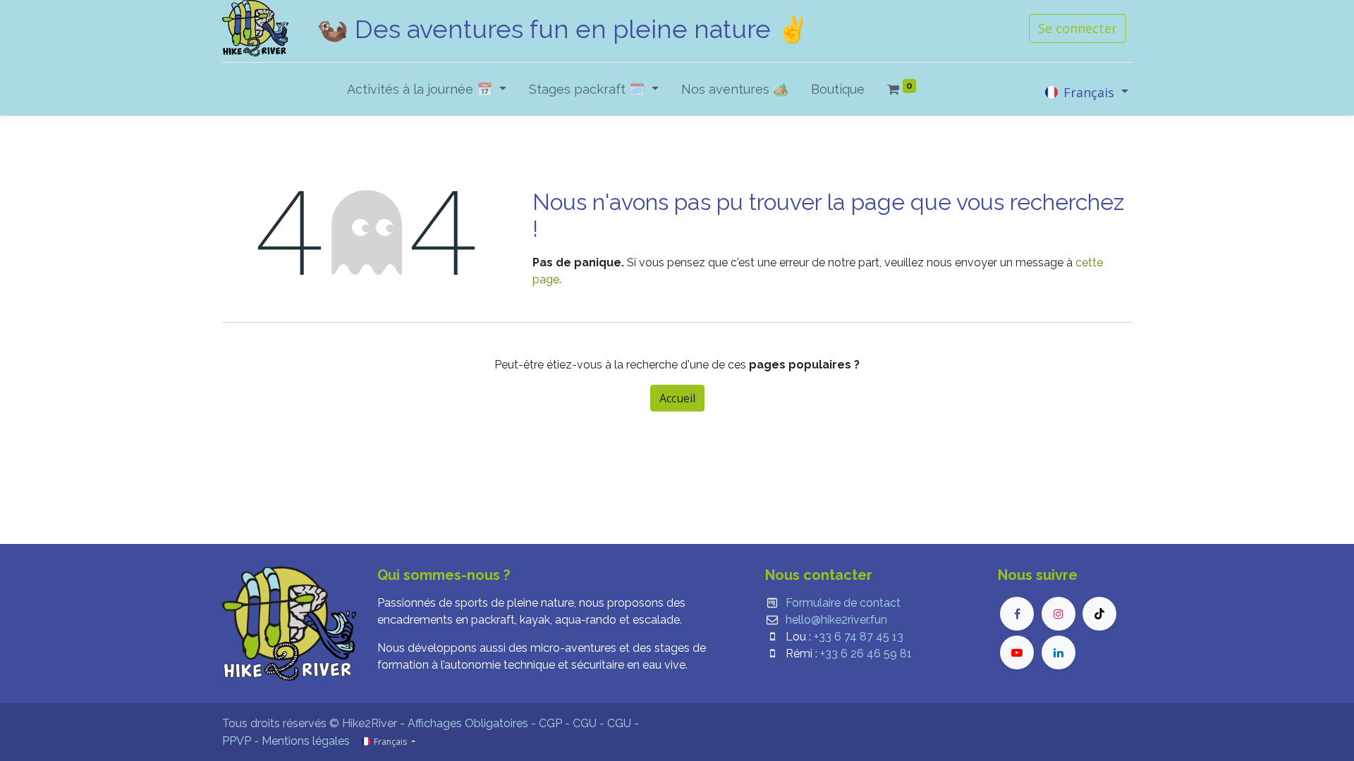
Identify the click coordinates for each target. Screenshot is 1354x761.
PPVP (236, 741)
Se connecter (1077, 28)
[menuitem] (734, 92)
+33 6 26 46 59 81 (866, 653)
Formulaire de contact (843, 603)
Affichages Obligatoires (468, 723)
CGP (550, 723)
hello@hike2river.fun (836, 619)
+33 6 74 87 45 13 (858, 636)
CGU (585, 723)
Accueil (677, 398)
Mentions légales (306, 741)
